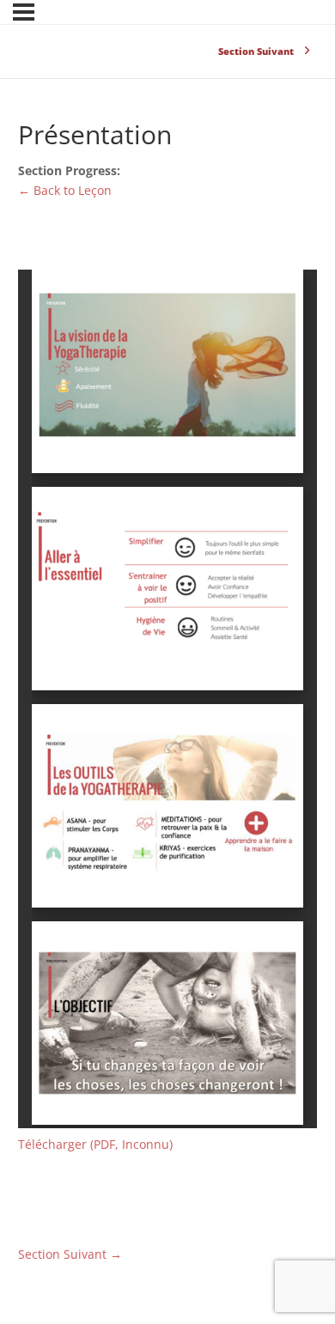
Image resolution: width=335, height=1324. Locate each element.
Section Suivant (70, 1254)
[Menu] (23, 12)
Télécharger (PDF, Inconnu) (95, 1144)
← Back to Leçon (65, 190)
